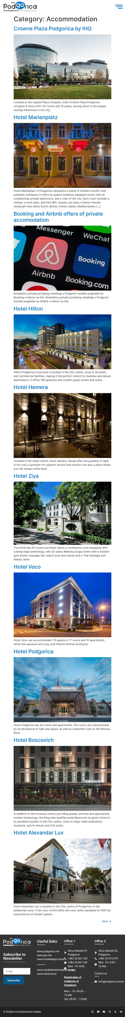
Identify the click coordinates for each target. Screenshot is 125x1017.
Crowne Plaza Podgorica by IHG (53, 28)
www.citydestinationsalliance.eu (55, 969)
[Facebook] (98, 1011)
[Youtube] (103, 1011)
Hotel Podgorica (33, 651)
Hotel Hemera (31, 387)
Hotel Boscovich (34, 740)
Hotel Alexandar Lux (39, 832)
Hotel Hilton (28, 308)
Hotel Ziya (26, 476)
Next (106, 921)
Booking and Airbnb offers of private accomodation (58, 217)
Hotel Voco (27, 567)
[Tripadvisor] (120, 1011)
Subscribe (13, 980)
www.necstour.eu (46, 973)
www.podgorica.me (48, 951)
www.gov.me (44, 955)
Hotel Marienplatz (36, 117)
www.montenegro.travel (50, 959)
